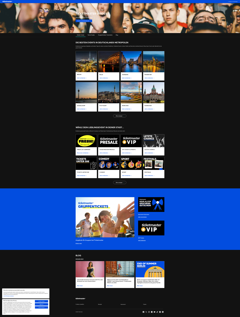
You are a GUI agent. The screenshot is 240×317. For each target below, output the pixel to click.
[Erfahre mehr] (105, 237)
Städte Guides (80, 35)
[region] (26, 301)
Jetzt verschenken (142, 217)
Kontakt (100, 304)
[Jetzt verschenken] (151, 211)
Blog (117, 35)
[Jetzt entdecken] (151, 235)
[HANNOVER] (153, 103)
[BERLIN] (86, 71)
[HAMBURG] (131, 72)
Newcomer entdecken (83, 153)
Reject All (41, 304)
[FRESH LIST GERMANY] (86, 146)
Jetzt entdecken (81, 78)
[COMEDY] (108, 169)
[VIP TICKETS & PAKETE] (131, 146)
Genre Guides (91, 35)
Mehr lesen (80, 285)
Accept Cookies (41, 301)
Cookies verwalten (80, 304)
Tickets (144, 304)
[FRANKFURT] (153, 72)
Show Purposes (41, 307)
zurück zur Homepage (233, 1)
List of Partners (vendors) (8, 296)
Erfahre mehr (79, 243)
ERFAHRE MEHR (79, 259)
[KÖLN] (108, 72)
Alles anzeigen (119, 116)
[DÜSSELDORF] (86, 103)
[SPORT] (131, 169)
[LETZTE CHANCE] (153, 146)
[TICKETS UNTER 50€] (86, 169)
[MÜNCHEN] (131, 103)
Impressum (123, 304)
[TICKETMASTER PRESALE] (108, 146)
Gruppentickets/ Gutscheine (105, 35)
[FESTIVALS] (153, 169)
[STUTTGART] (108, 103)
